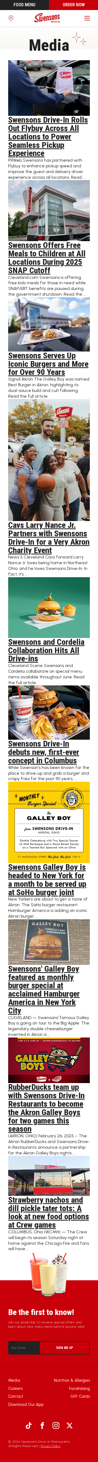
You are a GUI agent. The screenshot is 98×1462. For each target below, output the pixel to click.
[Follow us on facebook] (42, 1425)
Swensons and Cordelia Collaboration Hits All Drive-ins (46, 650)
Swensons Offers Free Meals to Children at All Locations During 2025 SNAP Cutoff (46, 257)
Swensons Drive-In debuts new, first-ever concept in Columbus (43, 752)
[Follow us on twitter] (69, 1425)
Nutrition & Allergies (72, 1380)
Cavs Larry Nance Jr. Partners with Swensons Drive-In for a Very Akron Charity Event (49, 537)
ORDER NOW (74, 4)
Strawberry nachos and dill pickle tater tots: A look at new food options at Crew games (48, 1212)
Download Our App (26, 1404)
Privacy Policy (51, 1446)
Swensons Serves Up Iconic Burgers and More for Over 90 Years (48, 364)
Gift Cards (80, 1396)
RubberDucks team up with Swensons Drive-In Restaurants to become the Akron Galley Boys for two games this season (46, 1108)
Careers (15, 1388)
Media (14, 1380)
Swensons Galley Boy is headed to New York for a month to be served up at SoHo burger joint (47, 879)
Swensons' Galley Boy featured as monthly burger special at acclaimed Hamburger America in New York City (44, 989)
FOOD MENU (24, 4)
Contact (15, 1396)
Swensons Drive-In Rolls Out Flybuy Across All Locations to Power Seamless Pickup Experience (48, 136)
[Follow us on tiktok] (28, 1425)
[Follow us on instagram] (56, 1425)
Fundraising (79, 1388)
